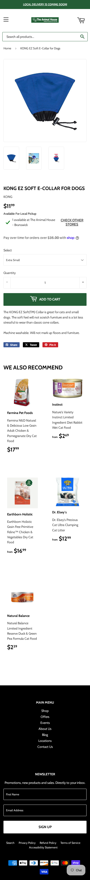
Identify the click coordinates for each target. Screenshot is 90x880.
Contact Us (45, 747)
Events (45, 723)
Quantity (9, 273)
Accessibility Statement (43, 847)
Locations (45, 741)
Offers (45, 717)
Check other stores (72, 222)
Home (7, 48)
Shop (45, 711)
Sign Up (45, 827)
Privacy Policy (27, 842)
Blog (45, 735)
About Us (45, 729)
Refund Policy (48, 842)
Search (10, 842)
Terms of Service (70, 842)
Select (7, 250)
